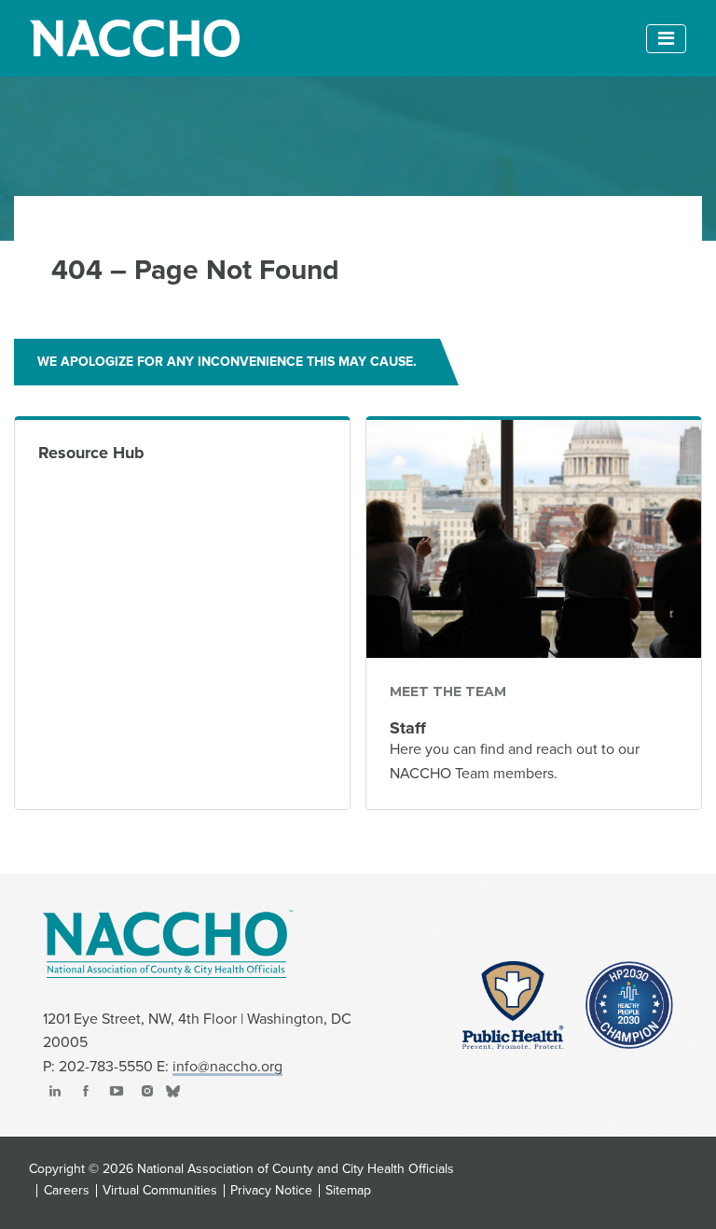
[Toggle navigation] (666, 38)
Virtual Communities (160, 1190)
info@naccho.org (227, 1066)
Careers (67, 1190)
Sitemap (348, 1190)
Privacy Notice (271, 1190)
